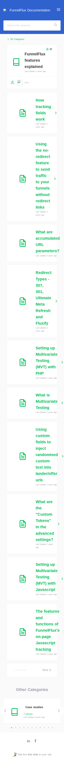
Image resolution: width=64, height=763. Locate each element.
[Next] (59, 711)
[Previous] (5, 711)
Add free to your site (35, 754)
